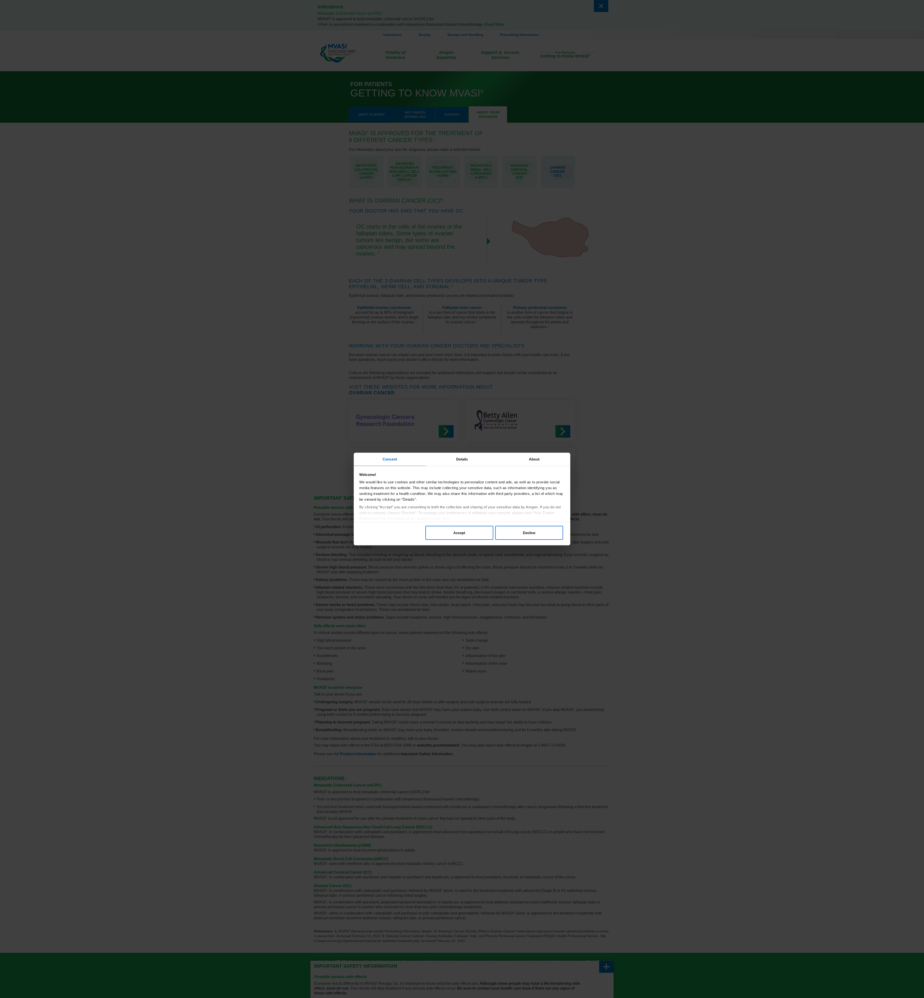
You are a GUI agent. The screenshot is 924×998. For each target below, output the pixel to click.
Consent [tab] (390, 459)
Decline (529, 533)
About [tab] (534, 459)
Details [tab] (462, 459)
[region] (462, 499)
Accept (459, 533)
